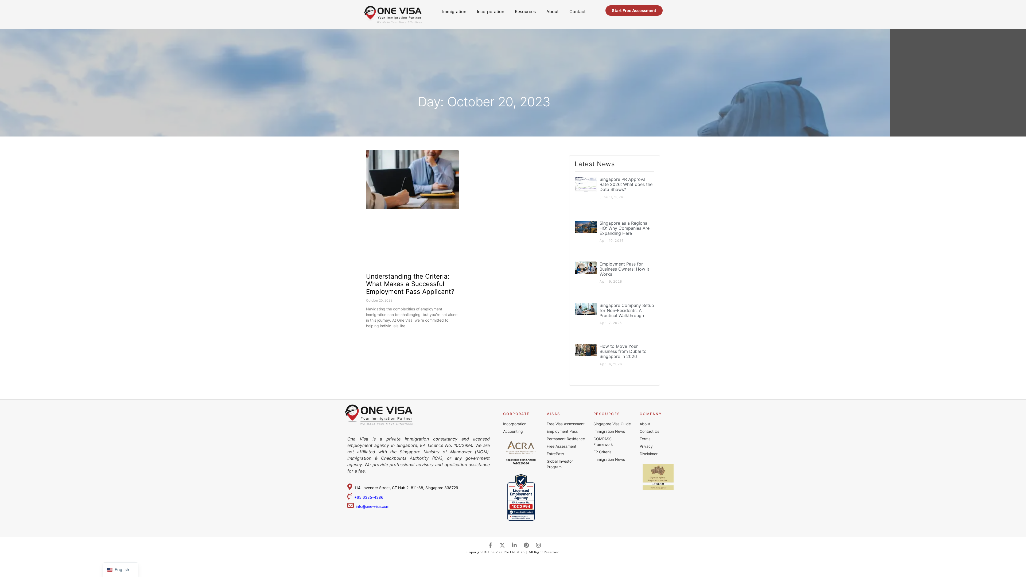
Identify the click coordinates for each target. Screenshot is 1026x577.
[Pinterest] (526, 545)
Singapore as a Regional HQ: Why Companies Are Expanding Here (625, 228)
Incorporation (490, 11)
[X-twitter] (502, 545)
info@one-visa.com (371, 506)
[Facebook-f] (490, 545)
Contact (577, 11)
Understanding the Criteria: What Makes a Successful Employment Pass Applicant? (410, 284)
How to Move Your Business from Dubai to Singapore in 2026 (623, 351)
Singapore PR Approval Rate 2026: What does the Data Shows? (626, 184)
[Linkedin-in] (514, 545)
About (552, 11)
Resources (525, 11)
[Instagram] (538, 545)
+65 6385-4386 (369, 497)
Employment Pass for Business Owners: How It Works (624, 269)
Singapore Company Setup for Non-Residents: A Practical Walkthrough (627, 310)
